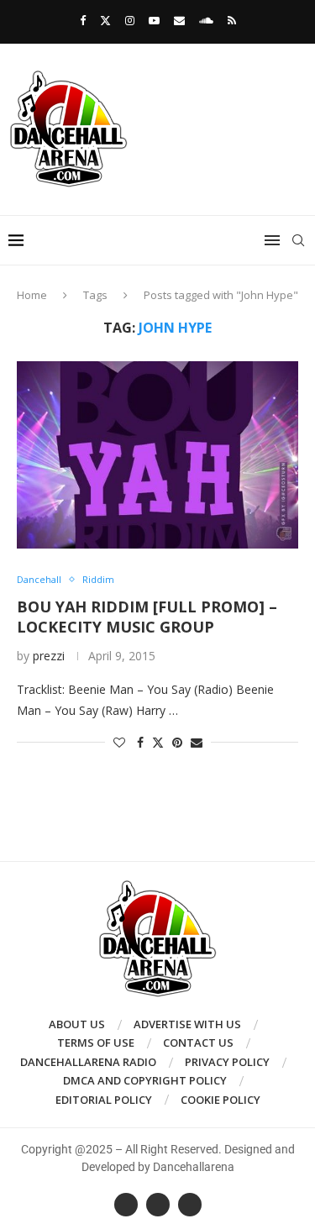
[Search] (298, 240)
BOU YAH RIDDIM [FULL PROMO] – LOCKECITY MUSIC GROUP (147, 616)
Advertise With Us (187, 1024)
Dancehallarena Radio (88, 1061)
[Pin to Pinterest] (177, 742)
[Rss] (232, 20)
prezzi (49, 656)
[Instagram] (129, 20)
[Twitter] (105, 20)
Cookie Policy (220, 1099)
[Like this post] (119, 742)
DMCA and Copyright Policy (145, 1080)
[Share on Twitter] (158, 742)
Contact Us (198, 1042)
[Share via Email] (196, 742)
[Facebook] (83, 20)
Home (32, 294)
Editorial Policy (103, 1099)
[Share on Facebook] (140, 742)
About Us (77, 1024)
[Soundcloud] (206, 20)
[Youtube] (154, 20)
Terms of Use (95, 1042)
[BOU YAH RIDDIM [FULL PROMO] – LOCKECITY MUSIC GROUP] (157, 455)
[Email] (179, 20)
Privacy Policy (227, 1061)
